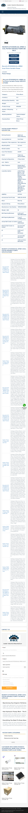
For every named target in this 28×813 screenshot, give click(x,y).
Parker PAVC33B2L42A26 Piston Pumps (6, 569)
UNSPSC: (4, 194)
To (3, 653)
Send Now (9, 688)
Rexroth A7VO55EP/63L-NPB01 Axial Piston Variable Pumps (6, 390)
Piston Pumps (12, 14)
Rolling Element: (6, 135)
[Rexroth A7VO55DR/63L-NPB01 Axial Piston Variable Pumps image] (14, 30)
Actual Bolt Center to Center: (9, 221)
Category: (4, 94)
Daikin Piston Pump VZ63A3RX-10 (6, 614)
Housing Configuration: (8, 159)
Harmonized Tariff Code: (8, 197)
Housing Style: (6, 119)
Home (2, 14)
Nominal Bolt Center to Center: (8, 226)
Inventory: (5, 97)
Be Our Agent (14, 62)
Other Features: (6, 165)
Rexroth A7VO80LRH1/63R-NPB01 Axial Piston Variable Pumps (6, 294)
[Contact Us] (24, 406)
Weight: (4, 103)
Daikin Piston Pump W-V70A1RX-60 (6, 545)
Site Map (14, 808)
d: (2, 236)
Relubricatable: (6, 148)
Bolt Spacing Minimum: (8, 213)
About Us (3, 808)
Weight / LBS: (5, 210)
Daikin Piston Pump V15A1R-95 (6, 441)
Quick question (6, 664)
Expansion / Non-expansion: (9, 142)
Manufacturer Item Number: (9, 207)
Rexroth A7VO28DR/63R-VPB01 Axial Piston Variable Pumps (6, 269)
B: (2, 230)
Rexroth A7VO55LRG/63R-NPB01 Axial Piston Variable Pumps (6, 418)
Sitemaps (19, 808)
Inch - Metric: (5, 162)
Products (6, 14)
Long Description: (6, 171)
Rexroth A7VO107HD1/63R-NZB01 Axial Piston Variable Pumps (6, 593)
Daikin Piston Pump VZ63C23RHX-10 (6, 363)
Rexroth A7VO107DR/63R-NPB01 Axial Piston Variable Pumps (6, 488)
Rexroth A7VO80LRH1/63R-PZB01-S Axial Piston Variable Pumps (6, 340)
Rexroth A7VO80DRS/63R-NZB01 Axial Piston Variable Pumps (6, 317)
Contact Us (9, 808)
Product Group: (6, 106)
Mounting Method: (7, 114)
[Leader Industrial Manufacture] (3, 5)
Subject (4, 659)
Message (4, 674)
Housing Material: (6, 139)
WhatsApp (14, 59)
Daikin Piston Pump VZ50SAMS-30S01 (6, 465)
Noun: (3, 200)
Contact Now (14, 55)
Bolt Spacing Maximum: (8, 217)
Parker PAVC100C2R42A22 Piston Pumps (6, 528)
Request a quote (8, 1)
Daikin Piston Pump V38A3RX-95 (6, 512)
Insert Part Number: (7, 152)
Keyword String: (6, 204)
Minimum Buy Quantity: (8, 100)
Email (4, 647)
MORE (13, 742)
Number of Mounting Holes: (7, 110)
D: (2, 240)
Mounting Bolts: (6, 145)
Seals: (3, 155)
